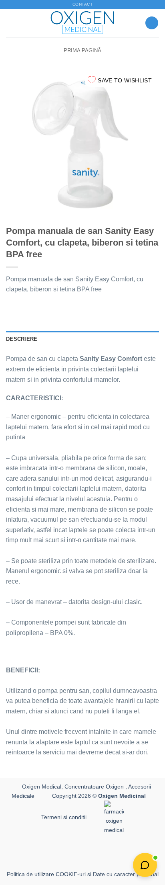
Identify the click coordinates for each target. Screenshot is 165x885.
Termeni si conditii (64, 817)
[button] (11, 23)
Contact (82, 4)
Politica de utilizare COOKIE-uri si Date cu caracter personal (83, 874)
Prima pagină (82, 50)
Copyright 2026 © (99, 796)
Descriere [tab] (21, 339)
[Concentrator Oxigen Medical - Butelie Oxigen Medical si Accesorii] (83, 23)
